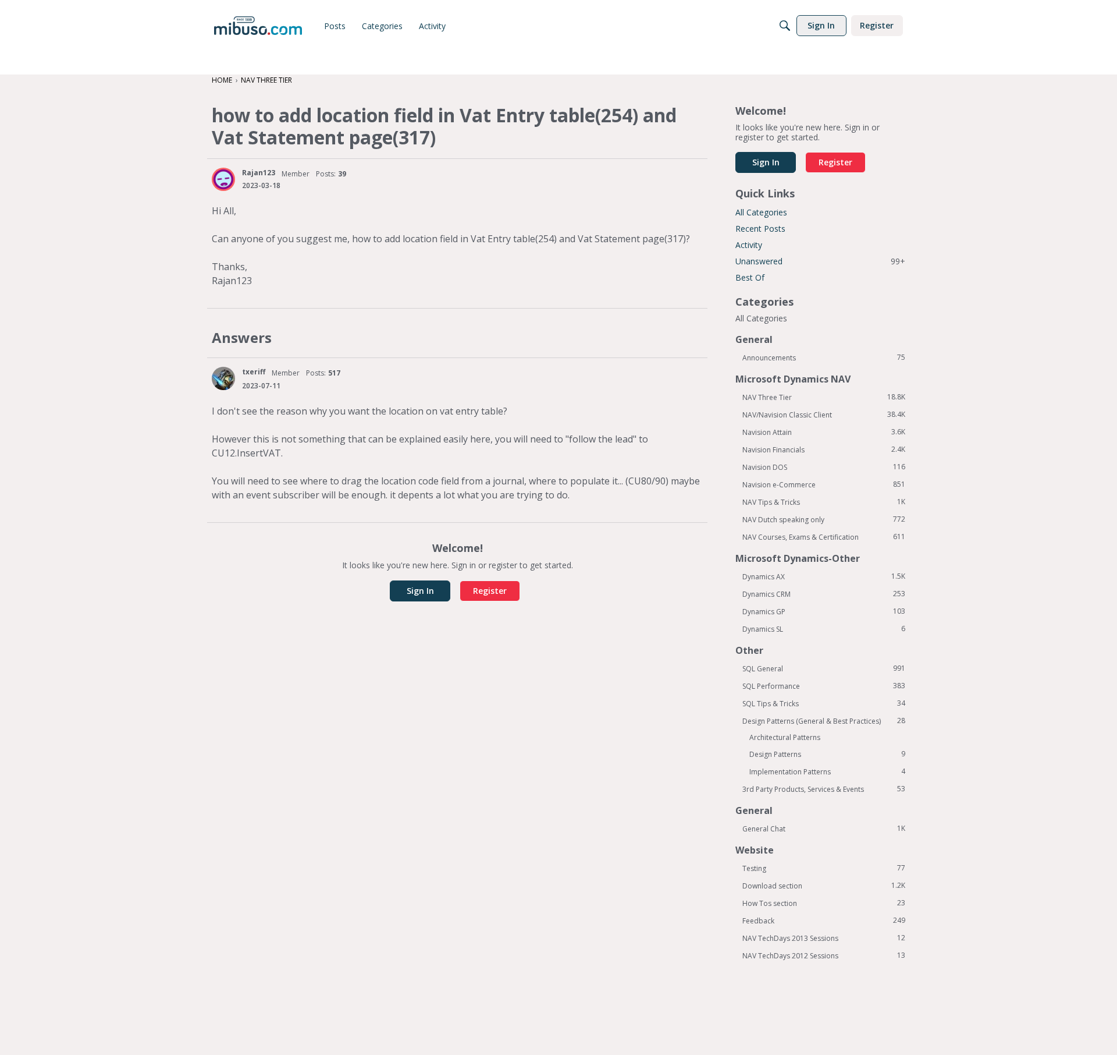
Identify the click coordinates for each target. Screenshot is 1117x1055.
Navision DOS (823, 467)
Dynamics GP (823, 611)
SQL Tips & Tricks (823, 703)
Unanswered (820, 261)
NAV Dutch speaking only (823, 519)
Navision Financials (823, 449)
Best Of (749, 277)
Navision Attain (823, 432)
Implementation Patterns (827, 771)
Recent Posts (760, 228)
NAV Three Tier (823, 397)
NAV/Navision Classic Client (823, 414)
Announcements (823, 357)
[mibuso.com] (258, 25)
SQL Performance (823, 686)
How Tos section (823, 903)
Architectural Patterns (784, 737)
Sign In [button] (420, 590)
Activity (748, 244)
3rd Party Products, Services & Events (823, 789)
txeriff (253, 372)
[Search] (784, 25)
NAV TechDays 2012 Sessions (823, 955)
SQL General (823, 668)
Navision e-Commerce (823, 484)
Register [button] (490, 590)
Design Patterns (827, 754)
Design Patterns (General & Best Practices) (823, 721)
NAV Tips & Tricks (823, 502)
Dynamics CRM (823, 594)
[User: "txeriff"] (223, 378)
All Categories (761, 212)
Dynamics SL (823, 629)
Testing (823, 868)
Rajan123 (258, 173)
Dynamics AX (823, 576)
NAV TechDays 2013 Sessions (823, 938)
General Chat (823, 828)
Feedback (823, 920)
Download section (823, 885)
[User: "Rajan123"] (223, 179)
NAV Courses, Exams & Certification (823, 537)
